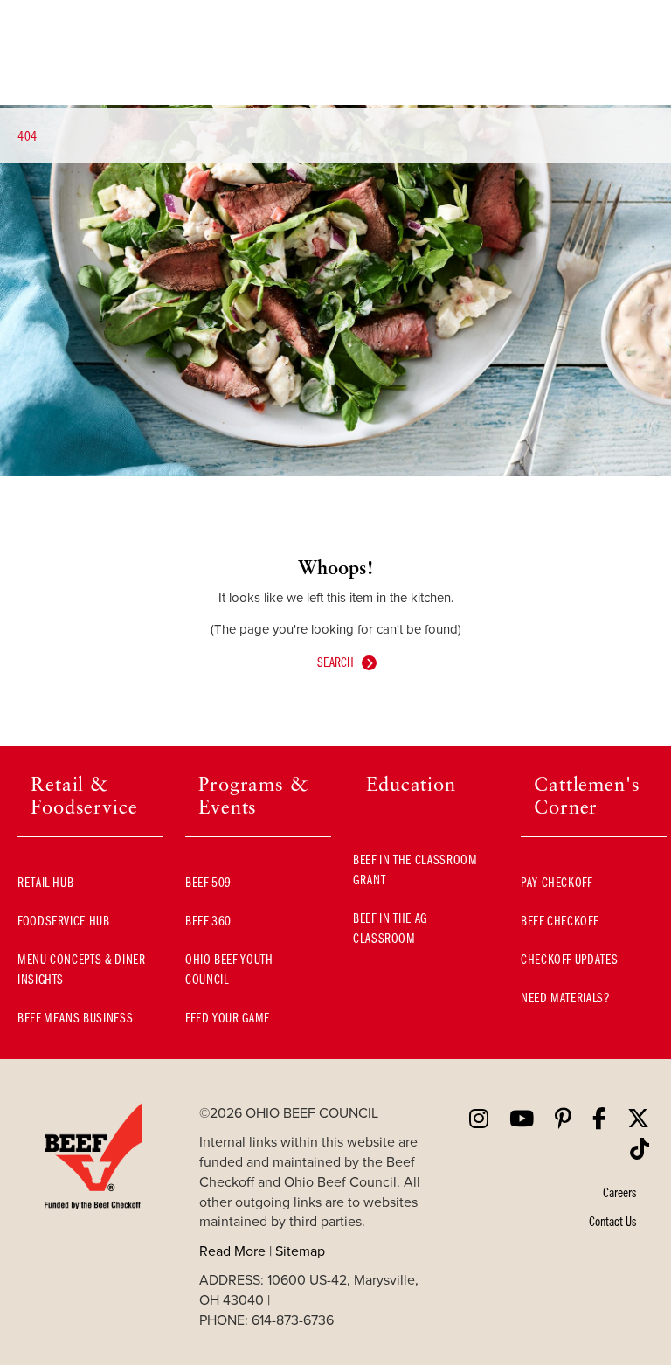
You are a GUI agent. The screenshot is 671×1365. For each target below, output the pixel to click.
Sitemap (300, 1250)
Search (335, 661)
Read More (232, 1250)
